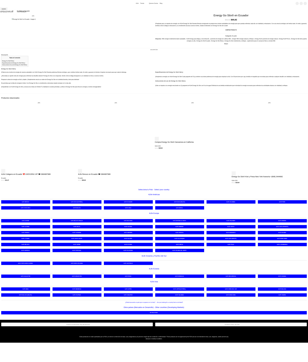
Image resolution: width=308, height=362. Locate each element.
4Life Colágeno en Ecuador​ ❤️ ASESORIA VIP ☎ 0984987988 (26, 174)
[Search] (293, 3)
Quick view (8, 171)
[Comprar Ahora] (157, 139)
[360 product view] (15, 12)
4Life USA (158, 146)
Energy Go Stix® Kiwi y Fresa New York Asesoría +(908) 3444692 (257, 177)
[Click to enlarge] (15, 17)
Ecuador (3, 178)
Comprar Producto (231, 30)
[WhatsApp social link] (305, 3)
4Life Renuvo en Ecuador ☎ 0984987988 (94, 174)
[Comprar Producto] (3, 171)
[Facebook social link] (297, 3)
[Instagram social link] (301, 3)
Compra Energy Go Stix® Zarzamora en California (174, 142)
